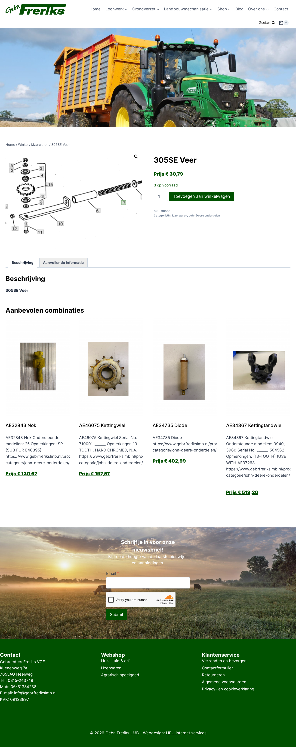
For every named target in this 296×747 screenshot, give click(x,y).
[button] (136, 156)
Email (112, 573)
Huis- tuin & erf (115, 661)
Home (95, 9)
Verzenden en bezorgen (224, 661)
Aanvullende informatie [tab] (63, 262)
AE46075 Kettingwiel (102, 425)
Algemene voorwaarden (224, 682)
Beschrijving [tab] (23, 262)
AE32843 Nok (21, 425)
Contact (281, 9)
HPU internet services (186, 733)
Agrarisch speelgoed (120, 675)
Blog (239, 9)
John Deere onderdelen (204, 215)
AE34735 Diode (170, 425)
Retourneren (213, 675)
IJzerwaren (179, 215)
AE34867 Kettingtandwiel (254, 425)
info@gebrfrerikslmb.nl (35, 693)
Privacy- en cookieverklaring (228, 689)
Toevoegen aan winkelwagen (201, 196)
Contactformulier (217, 668)
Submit (116, 614)
